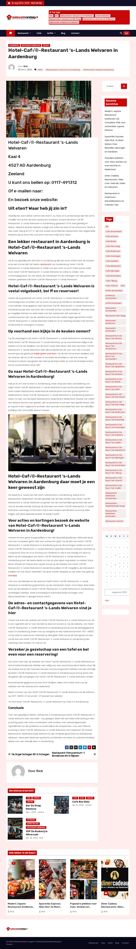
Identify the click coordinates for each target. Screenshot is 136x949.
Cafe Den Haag (113, 246)
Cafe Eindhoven (113, 251)
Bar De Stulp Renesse (33, 807)
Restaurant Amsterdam (111, 309)
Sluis (82, 798)
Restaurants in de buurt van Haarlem (114, 433)
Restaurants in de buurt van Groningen (115, 426)
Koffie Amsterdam (114, 290)
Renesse (37, 798)
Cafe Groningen (113, 256)
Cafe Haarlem (112, 261)
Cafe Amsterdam (103, 16)
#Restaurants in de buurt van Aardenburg (63, 70)
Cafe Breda (111, 241)
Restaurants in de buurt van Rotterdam (99, 19)
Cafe (39, 33)
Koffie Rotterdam (114, 303)
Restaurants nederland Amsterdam (64, 22)
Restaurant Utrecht (114, 521)
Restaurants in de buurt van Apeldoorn (115, 365)
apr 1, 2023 (31, 812)
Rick (26, 66)
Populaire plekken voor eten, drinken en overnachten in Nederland (83, 908)
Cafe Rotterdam (113, 275)
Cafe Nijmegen (113, 271)
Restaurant (23, 33)
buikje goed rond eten (45, 353)
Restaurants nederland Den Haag (115, 504)
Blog (63, 33)
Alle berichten (20, 941)
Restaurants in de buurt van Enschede (115, 418)
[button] (121, 33)
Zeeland (46, 45)
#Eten (40, 70)
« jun (107, 600)
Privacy (9, 944)
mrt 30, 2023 (32, 838)
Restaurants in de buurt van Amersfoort (114, 346)
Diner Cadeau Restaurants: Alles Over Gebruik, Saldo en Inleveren (114, 908)
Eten (51, 16)
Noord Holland (33, 824)
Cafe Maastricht (113, 266)
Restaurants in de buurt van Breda (114, 380)
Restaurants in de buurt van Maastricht (115, 448)
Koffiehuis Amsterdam (111, 297)
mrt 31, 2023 (78, 805)
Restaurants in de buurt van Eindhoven (115, 410)
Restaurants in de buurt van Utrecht (114, 479)
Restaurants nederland (31, 45)
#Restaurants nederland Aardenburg (98, 70)
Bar (56, 16)
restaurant (45, 264)
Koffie (50, 33)
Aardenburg (14, 45)
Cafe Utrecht (112, 285)
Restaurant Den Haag (115, 315)
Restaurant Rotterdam (111, 329)
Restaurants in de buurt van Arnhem (114, 372)
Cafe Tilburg (111, 280)
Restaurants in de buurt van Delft (114, 388)
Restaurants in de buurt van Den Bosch (115, 395)
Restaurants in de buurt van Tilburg (114, 471)
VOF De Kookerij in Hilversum (36, 833)
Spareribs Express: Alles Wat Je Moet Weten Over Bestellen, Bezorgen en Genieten (115, 144)
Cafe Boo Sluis (81, 801)
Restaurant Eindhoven (111, 322)
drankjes (12, 575)
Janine (40, 812)
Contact (75, 33)
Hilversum (31, 820)
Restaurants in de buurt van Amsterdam (76, 16)
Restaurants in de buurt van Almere (114, 337)
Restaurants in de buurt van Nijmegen (115, 456)
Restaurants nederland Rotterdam (111, 514)
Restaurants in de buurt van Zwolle (114, 486)
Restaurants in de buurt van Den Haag (65, 19)
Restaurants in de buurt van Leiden (114, 441)
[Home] (10, 33)
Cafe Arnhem (112, 236)
